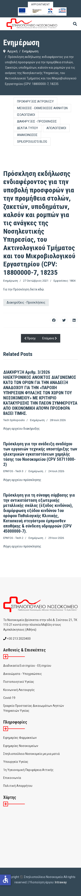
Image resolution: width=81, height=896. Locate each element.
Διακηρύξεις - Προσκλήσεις (37, 121)
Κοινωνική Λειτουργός (19, 690)
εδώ (41, 289)
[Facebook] (53, 320)
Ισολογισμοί (26, 114)
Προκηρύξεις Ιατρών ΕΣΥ (35, 101)
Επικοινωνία (12, 778)
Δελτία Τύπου (27, 128)
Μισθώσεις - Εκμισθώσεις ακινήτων (42, 108)
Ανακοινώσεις (27, 135)
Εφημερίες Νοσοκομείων (20, 746)
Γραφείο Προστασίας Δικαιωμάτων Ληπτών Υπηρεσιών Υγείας (33, 708)
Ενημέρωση (10, 280)
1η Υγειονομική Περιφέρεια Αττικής (28, 770)
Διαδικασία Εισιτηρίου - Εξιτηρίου (27, 665)
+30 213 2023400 (18, 638)
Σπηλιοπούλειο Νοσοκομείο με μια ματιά (31, 753)
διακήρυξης (31, 428)
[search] (75, 24)
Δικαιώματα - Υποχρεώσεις (22, 673)
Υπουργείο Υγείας (15, 761)
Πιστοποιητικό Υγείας (18, 681)
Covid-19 (9, 698)
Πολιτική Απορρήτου (17, 785)
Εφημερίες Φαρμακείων (20, 737)
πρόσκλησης (32, 480)
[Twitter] (64, 320)
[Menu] (75, 36)
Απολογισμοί (56, 128)
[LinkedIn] (74, 320)
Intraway (61, 882)
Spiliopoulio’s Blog (32, 141)
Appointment (40, 4)
